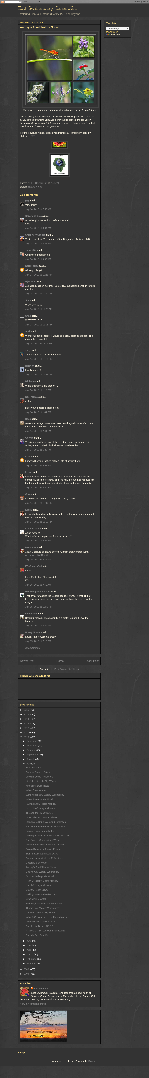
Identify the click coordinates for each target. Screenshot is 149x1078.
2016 (27, 710)
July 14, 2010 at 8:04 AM (38, 228)
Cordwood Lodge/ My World (40, 912)
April (28, 331)
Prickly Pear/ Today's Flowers (41, 921)
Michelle (30, 381)
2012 (27, 728)
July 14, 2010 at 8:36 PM (38, 487)
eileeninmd (31, 613)
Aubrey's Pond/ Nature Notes (41, 867)
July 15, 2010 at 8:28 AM (38, 559)
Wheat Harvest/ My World (39, 799)
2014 (27, 719)
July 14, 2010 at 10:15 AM (38, 274)
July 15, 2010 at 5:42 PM (38, 625)
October (31, 750)
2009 (27, 969)
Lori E (28, 509)
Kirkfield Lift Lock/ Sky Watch (41, 781)
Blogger (92, 1061)
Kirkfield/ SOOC (34, 767)
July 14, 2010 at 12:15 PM (38, 374)
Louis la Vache (33, 528)
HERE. (32, 136)
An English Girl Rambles (37, 555)
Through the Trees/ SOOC (39, 813)
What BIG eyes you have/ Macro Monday (47, 917)
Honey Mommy (33, 632)
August (30, 759)
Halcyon (29, 365)
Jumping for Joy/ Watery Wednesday (45, 795)
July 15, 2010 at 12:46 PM (38, 607)
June (29, 941)
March (30, 954)
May (29, 945)
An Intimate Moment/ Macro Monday (45, 844)
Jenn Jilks (31, 250)
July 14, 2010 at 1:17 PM (38, 390)
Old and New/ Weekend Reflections (44, 858)
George (29, 437)
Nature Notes (35, 186)
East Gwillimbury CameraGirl (47, 8)
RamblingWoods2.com (37, 591)
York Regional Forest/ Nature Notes (44, 903)
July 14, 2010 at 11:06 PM (38, 522)
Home (60, 660)
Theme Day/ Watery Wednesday (42, 908)
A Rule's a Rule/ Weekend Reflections (45, 930)
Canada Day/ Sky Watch (38, 935)
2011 (26, 732)
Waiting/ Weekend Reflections (41, 894)
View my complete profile (33, 1004)
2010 (27, 737)
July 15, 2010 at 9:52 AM (38, 584)
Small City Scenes (35, 235)
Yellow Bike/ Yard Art (36, 790)
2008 (27, 973)
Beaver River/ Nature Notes (40, 831)
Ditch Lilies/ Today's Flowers (40, 808)
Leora (28, 472)
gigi (27, 200)
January (31, 963)
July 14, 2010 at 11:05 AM (38, 309)
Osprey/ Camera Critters (38, 772)
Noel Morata (32, 397)
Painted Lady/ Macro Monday (41, 804)
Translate (115, 34)
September (33, 754)
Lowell (29, 456)
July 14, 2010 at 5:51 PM (38, 465)
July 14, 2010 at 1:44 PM (38, 412)
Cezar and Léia (33, 216)
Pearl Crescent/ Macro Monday (42, 881)
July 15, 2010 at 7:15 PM (38, 641)
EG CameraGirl (33, 566)
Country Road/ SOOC (37, 890)
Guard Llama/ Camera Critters (41, 817)
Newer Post (27, 660)
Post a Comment (31, 648)
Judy (28, 350)
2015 (27, 714)
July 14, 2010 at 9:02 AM (38, 259)
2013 (27, 723)
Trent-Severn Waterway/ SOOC (42, 853)
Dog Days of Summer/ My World (42, 840)
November (32, 745)
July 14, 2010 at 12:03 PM (38, 343)
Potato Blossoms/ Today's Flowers (43, 849)
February (32, 959)
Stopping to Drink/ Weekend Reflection (46, 822)
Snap (28, 300)
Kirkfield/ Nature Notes (37, 785)
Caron (28, 494)
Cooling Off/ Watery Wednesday (42, 872)
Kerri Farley (31, 266)
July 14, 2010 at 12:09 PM (38, 359)
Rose (28, 419)
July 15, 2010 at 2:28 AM (38, 540)
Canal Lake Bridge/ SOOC (39, 926)
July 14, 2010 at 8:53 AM (38, 243)
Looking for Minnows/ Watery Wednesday (47, 835)
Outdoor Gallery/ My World (40, 876)
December (32, 741)
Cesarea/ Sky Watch (36, 862)
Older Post (92, 660)
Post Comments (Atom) (66, 669)
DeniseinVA (31, 547)
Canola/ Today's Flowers (38, 885)
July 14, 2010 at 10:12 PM (38, 503)
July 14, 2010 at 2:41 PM (38, 431)
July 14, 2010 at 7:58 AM (38, 209)
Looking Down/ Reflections (39, 776)
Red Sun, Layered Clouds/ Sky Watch (45, 826)
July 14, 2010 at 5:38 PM (38, 450)
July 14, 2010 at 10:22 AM (38, 293)
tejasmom (30, 281)
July (29, 763)
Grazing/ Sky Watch (36, 899)
